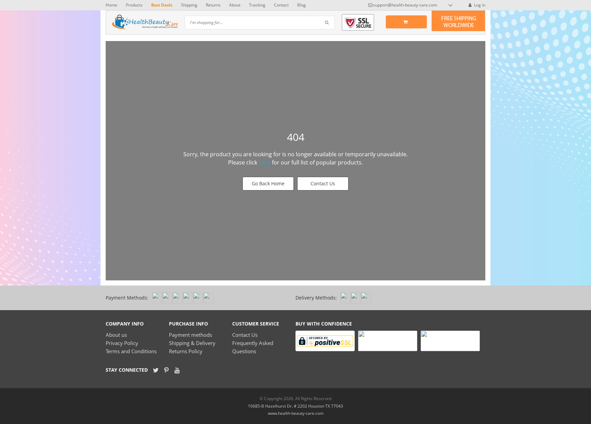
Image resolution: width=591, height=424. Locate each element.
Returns (213, 5)
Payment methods (190, 334)
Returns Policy (185, 351)
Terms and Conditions (131, 351)
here (265, 162)
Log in (479, 5)
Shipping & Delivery (192, 343)
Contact (281, 5)
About (234, 5)
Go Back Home (268, 183)
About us (116, 334)
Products (134, 5)
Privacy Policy (122, 343)
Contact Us (323, 183)
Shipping (189, 5)
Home (111, 5)
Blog (301, 5)
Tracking (257, 5)
